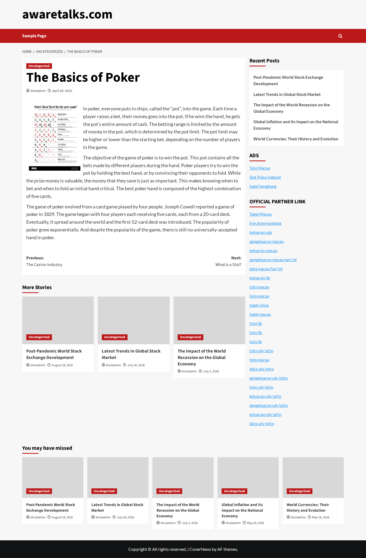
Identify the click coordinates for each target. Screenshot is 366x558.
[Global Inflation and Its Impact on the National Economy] (248, 477)
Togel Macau (260, 214)
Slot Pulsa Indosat (265, 177)
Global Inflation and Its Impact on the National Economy (295, 124)
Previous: (44, 261)
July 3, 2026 (211, 371)
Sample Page (34, 36)
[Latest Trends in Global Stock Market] (133, 320)
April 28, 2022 (62, 91)
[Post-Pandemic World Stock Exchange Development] (58, 320)
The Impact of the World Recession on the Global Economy (202, 357)
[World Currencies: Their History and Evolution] (313, 477)
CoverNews (200, 549)
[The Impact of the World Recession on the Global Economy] (209, 320)
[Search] (340, 36)
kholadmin (38, 91)
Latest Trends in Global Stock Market (131, 354)
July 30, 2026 (136, 365)
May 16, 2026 (320, 517)
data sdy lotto (261, 423)
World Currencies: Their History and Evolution (295, 138)
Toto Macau (259, 168)
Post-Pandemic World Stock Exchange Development (54, 354)
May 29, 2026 (255, 523)
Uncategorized (39, 66)
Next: (228, 261)
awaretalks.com (67, 14)
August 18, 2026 (62, 365)
